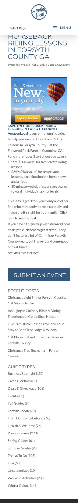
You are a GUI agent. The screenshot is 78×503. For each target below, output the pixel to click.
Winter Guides (18, 485)
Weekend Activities (22, 478)
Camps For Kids (19, 381)
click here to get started (39, 230)
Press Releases (19, 433)
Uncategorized (18, 470)
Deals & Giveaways (59, 64)
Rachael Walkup (20, 64)
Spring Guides (18, 440)
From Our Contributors (25, 418)
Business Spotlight (21, 373)
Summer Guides (19, 448)
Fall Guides (16, 403)
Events (13, 396)
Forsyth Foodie (19, 411)
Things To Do (17, 455)
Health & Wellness (21, 426)
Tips (11, 463)
